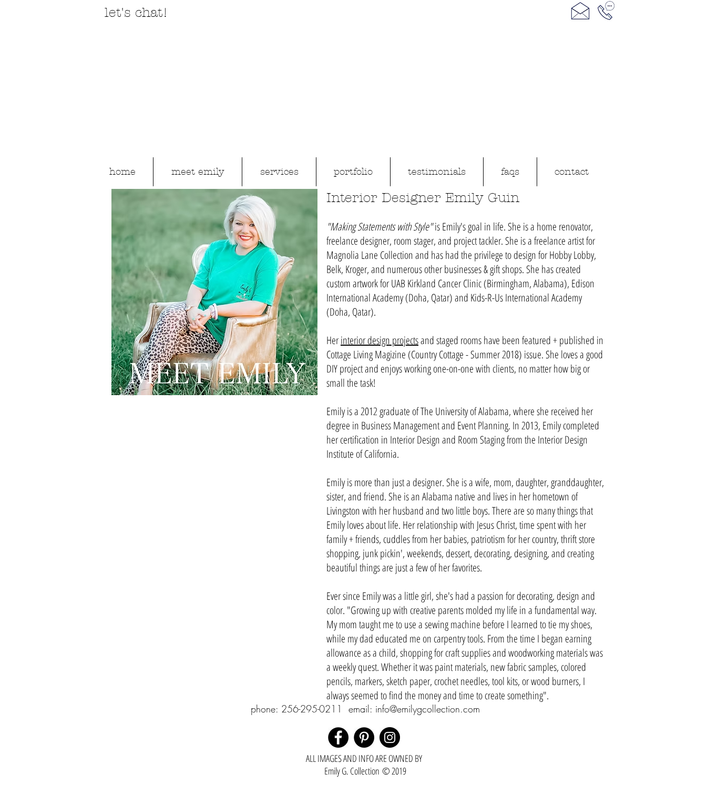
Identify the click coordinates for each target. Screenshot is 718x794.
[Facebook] (338, 737)
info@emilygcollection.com (427, 708)
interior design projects (379, 340)
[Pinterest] (364, 737)
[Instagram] (389, 737)
